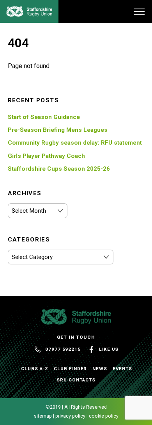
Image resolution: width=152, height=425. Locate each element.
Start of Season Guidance (44, 117)
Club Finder (70, 368)
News (99, 368)
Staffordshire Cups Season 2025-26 (59, 168)
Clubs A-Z (34, 368)
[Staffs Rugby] (29, 13)
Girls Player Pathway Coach (46, 155)
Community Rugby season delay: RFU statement (75, 142)
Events (123, 368)
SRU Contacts (76, 380)
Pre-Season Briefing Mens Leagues (58, 129)
